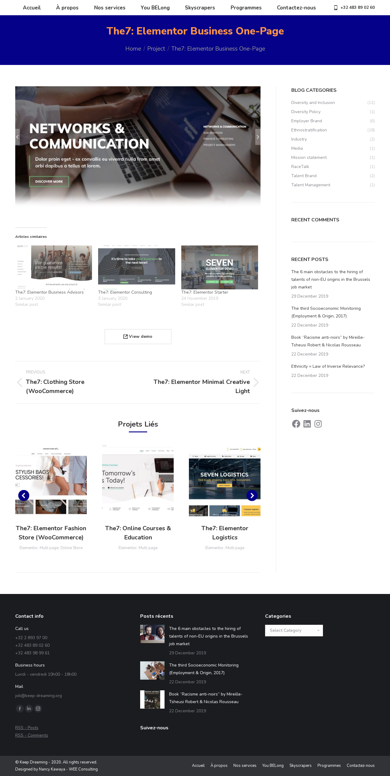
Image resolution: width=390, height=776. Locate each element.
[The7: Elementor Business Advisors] (53, 267)
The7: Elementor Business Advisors (49, 292)
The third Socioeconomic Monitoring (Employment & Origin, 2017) (326, 312)
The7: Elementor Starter (204, 292)
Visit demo (51, 480)
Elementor (29, 548)
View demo (140, 336)
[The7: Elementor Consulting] (136, 267)
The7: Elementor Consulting (125, 292)
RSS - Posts (26, 728)
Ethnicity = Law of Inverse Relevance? (328, 366)
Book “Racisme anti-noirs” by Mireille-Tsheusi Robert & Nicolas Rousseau (328, 341)
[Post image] (152, 634)
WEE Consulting (83, 769)
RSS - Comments (31, 735)
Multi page (49, 548)
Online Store (71, 548)
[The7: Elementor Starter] (219, 267)
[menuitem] (31, 7)
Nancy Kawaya (52, 769)
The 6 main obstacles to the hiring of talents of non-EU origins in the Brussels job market (330, 279)
